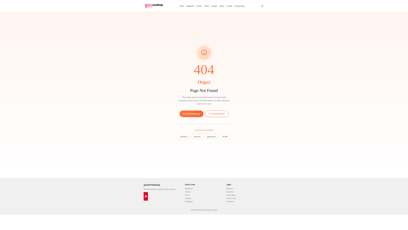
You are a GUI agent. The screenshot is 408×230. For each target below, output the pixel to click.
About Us (229, 189)
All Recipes (189, 202)
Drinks (206, 6)
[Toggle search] (262, 6)
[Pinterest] (146, 196)
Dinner (199, 6)
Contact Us (230, 192)
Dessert (214, 6)
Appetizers (190, 6)
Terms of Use (231, 198)
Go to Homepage (193, 114)
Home (181, 6)
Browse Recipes (218, 114)
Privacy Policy (240, 6)
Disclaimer (230, 202)
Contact (229, 6)
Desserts (183, 137)
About (222, 6)
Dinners (197, 137)
